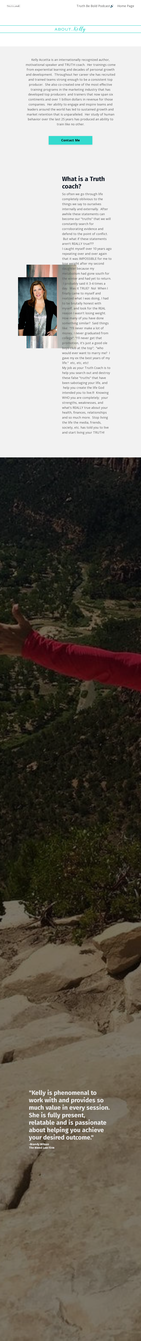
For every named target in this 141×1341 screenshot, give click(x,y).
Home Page (125, 6)
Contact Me (70, 140)
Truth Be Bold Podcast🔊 (95, 6)
